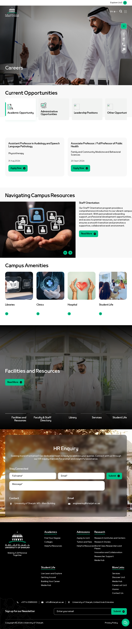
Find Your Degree (52, 538)
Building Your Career (50, 581)
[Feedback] (124, 49)
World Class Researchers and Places (108, 547)
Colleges (48, 542)
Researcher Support (104, 556)
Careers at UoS (119, 585)
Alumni (115, 589)
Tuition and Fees (84, 542)
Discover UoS (118, 577)
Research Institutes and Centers (109, 538)
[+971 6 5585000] (124, 44)
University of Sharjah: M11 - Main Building (34, 503)
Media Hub (99, 560)
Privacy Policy (111, 623)
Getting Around (48, 577)
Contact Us (117, 593)
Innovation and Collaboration (108, 552)
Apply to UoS (83, 538)
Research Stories (102, 542)
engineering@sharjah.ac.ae (86, 503)
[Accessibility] (124, 33)
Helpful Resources (53, 546)
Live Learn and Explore (51, 573)
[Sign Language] (124, 39)
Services (116, 573)
